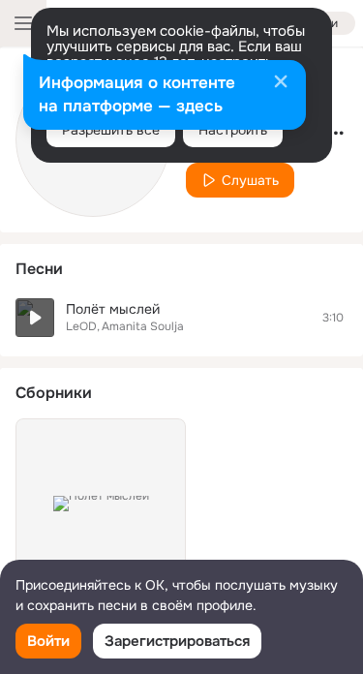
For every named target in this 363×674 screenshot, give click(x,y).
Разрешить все (111, 129)
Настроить (232, 129)
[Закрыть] (280, 83)
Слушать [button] (250, 180)
